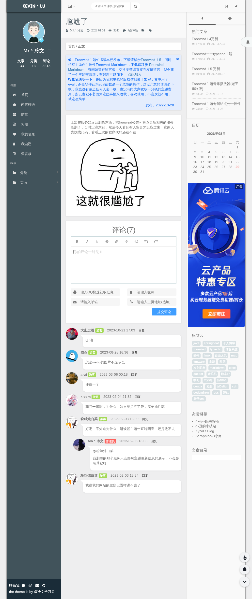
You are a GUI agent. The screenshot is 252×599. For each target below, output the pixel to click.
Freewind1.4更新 (205, 39)
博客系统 (231, 349)
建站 (226, 392)
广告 (239, 186)
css (216, 392)
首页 (24, 95)
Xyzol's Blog (204, 431)
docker (198, 374)
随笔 (24, 114)
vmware (199, 361)
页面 (23, 183)
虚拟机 (212, 374)
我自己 (26, 144)
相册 (24, 124)
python (221, 380)
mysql (208, 380)
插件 (196, 355)
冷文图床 (199, 368)
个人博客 (229, 343)
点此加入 (134, 74)
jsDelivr (222, 386)
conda (197, 386)
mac (234, 355)
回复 (141, 330)
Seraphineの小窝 (208, 436)
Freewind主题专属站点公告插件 (216, 104)
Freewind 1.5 (151, 60)
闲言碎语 (27, 105)
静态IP (225, 374)
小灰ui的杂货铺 (207, 421)
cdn (234, 386)
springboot (211, 343)
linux (207, 355)
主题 (212, 361)
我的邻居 (27, 134)
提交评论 (164, 312)
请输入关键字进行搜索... (110, 6)
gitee (232, 368)
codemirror (201, 392)
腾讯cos (199, 398)
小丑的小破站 (205, 426)
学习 (196, 380)
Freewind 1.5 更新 (206, 69)
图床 (222, 361)
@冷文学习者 (44, 592)
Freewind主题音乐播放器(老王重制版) (215, 86)
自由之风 (221, 355)
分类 (23, 173)
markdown (217, 368)
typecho (215, 349)
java (196, 343)
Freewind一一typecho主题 (212, 54)
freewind (199, 349)
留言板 (26, 154)
